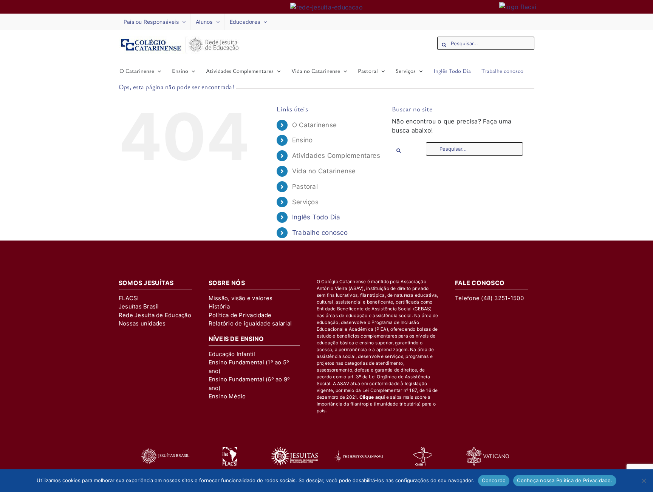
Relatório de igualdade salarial (250, 323)
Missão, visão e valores (241, 298)
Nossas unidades (142, 323)
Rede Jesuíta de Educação (155, 315)
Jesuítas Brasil (139, 306)
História (219, 306)
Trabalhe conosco (320, 232)
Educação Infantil (232, 354)
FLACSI (129, 298)
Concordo (494, 480)
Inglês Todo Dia (316, 217)
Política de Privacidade (240, 315)
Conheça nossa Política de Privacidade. (565, 480)
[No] (643, 480)
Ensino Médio (227, 396)
